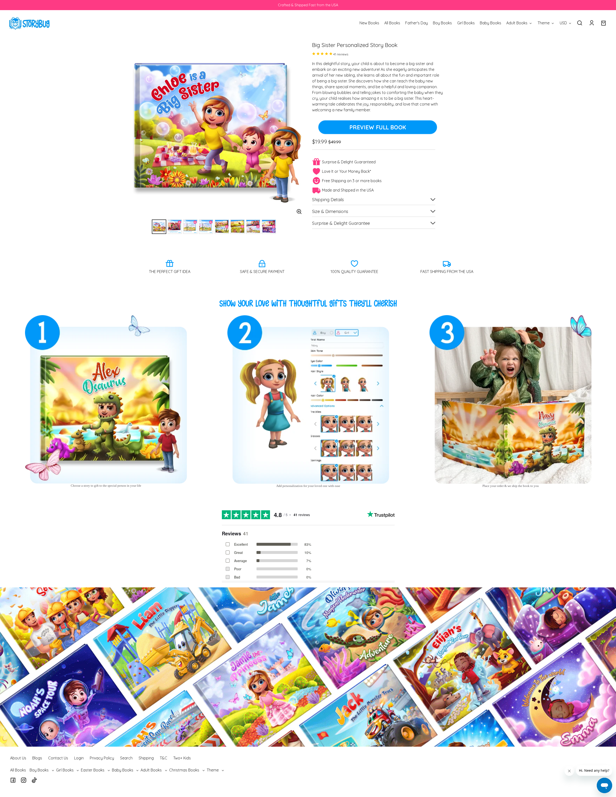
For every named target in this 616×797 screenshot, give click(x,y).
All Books (18, 770)
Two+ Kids (182, 758)
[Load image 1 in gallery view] (159, 226)
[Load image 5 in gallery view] (222, 226)
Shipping (146, 758)
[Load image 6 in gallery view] (237, 226)
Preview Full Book (377, 127)
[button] (579, 23)
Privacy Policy (102, 758)
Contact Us (58, 758)
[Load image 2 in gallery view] (174, 226)
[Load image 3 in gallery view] (190, 226)
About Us (18, 758)
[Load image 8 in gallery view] (269, 226)
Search (126, 758)
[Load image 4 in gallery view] (206, 226)
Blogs (37, 758)
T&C (163, 758)
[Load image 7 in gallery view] (253, 226)
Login (79, 758)
